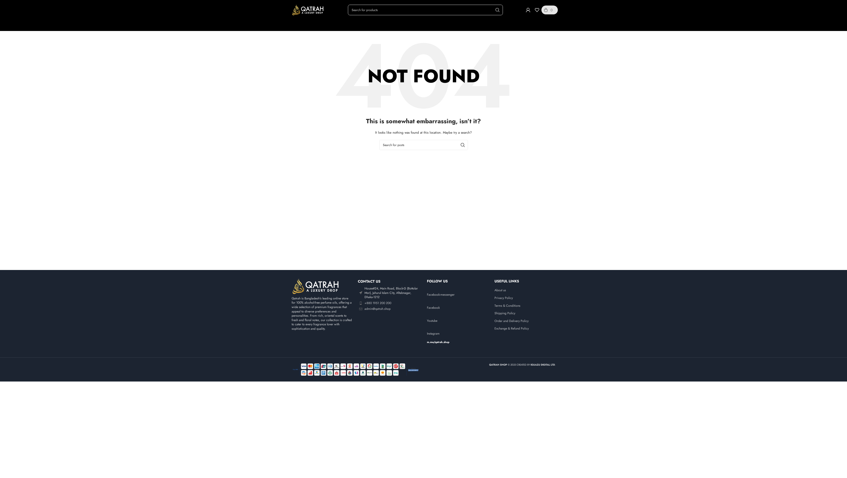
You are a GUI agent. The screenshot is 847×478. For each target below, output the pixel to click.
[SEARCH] (497, 10)
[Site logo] (308, 9)
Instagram (433, 333)
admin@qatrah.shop (377, 308)
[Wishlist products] (537, 10)
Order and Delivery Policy (511, 321)
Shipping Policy (504, 313)
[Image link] (316, 286)
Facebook (433, 307)
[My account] (528, 10)
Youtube (432, 320)
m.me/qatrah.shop (438, 342)
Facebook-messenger (441, 294)
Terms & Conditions (507, 306)
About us (500, 290)
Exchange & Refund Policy (511, 328)
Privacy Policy (503, 298)
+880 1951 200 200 (377, 303)
